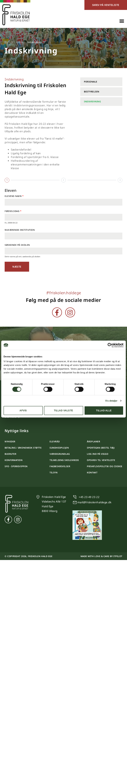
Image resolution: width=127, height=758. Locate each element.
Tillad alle (104, 410)
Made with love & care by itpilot (101, 556)
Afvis (23, 410)
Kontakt (20, 42)
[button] (121, 21)
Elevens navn (13, 196)
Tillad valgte (63, 410)
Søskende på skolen (17, 244)
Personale (90, 81)
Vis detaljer (111, 400)
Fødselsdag (12, 211)
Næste (16, 266)
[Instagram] (70, 312)
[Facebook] (57, 312)
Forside (9, 42)
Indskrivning (92, 101)
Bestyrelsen (91, 91)
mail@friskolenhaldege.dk (94, 502)
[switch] (48, 389)
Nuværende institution (20, 229)
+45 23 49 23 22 (89, 497)
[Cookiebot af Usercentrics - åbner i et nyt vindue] (109, 345)
